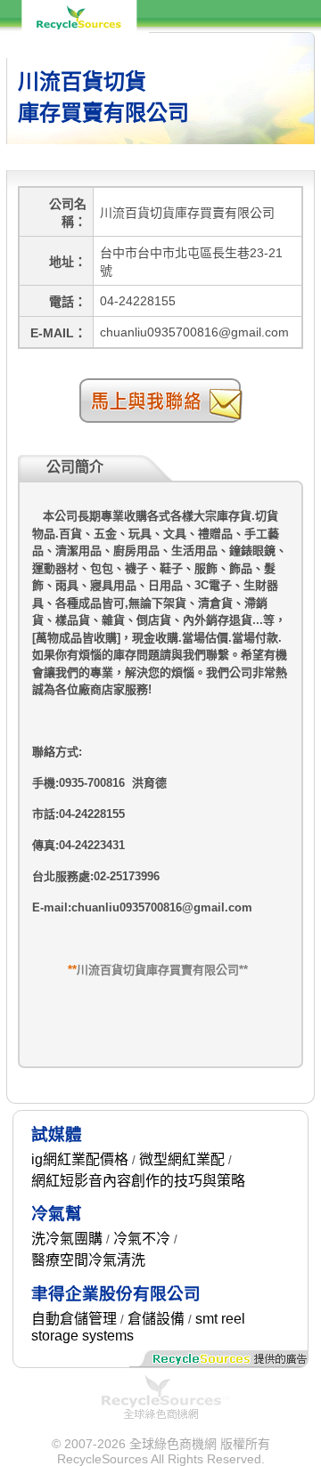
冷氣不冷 (141, 1238)
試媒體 (56, 1134)
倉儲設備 (156, 1318)
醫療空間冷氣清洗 (88, 1260)
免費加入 (176, 69)
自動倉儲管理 (74, 1318)
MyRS (231, 69)
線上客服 (286, 69)
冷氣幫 (56, 1213)
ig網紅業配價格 (79, 1159)
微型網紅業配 (182, 1159)
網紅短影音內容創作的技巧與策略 (138, 1180)
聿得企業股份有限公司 (116, 1293)
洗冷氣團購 (67, 1238)
